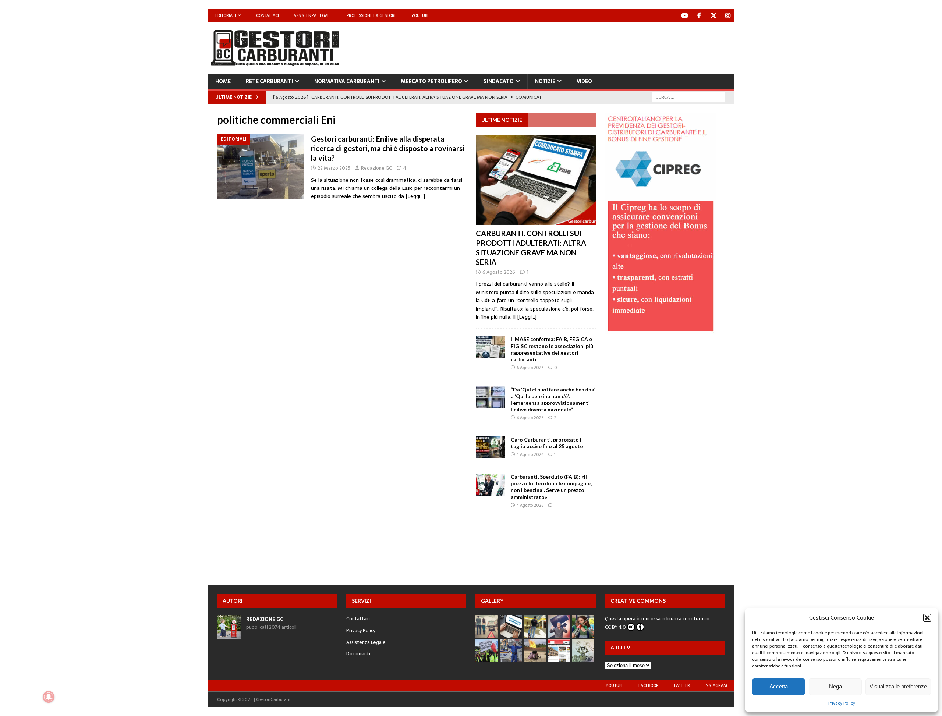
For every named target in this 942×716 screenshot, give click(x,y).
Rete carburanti (269, 81)
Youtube (420, 15)
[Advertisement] (600, 46)
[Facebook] (699, 15)
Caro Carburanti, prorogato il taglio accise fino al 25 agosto (547, 442)
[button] (927, 617)
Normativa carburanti (346, 81)
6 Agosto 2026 (498, 272)
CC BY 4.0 (615, 627)
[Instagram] (728, 15)
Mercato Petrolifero (431, 81)
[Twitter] (713, 15)
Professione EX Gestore (372, 15)
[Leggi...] (526, 317)
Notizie (545, 81)
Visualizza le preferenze (898, 686)
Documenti (358, 653)
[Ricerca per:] (688, 97)
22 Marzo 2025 (334, 168)
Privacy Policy (841, 703)
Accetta (778, 686)
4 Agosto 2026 (530, 454)
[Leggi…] (415, 196)
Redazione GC (376, 168)
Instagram (716, 685)
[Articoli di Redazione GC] (229, 634)
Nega (835, 686)
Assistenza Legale (313, 15)
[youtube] (685, 15)
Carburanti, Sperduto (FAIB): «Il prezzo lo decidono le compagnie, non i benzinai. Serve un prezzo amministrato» (551, 487)
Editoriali (225, 15)
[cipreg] (660, 330)
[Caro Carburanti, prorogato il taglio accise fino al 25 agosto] (490, 447)
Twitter (681, 685)
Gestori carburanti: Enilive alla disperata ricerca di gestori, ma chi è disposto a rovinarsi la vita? (387, 148)
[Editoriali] (260, 166)
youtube (615, 685)
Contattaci (267, 15)
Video (584, 81)
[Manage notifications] (48, 697)
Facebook (648, 685)
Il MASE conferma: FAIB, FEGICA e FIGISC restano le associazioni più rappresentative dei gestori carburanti (552, 349)
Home (223, 81)
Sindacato (499, 81)
